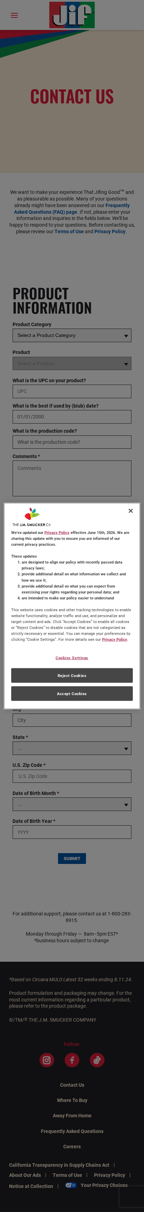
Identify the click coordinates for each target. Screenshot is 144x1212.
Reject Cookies (72, 675)
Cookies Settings (72, 657)
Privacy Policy (57, 532)
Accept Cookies (72, 693)
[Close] (130, 511)
